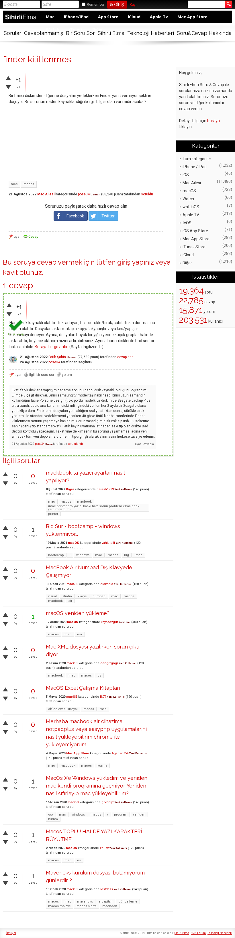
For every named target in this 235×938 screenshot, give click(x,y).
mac (14, 184)
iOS (186, 174)
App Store (108, 16)
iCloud (134, 16)
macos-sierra (87, 906)
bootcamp (56, 555)
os (99, 675)
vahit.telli (108, 543)
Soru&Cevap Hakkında (204, 33)
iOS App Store (195, 231)
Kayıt (134, 5)
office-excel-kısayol (63, 709)
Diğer (70, 489)
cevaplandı (125, 357)
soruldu (147, 194)
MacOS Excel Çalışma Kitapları (83, 688)
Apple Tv (159, 16)
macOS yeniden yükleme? (77, 613)
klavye (82, 596)
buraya (213, 120)
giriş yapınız (135, 262)
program (120, 814)
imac (138, 555)
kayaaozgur (109, 622)
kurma (102, 766)
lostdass (106, 889)
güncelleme (127, 901)
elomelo (106, 584)
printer (53, 514)
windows (82, 555)
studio (67, 596)
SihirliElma (182, 933)
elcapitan (106, 901)
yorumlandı (75, 443)
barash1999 (105, 489)
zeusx (104, 848)
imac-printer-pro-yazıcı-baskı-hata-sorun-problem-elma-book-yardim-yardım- (94, 507)
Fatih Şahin (57, 357)
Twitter (108, 216)
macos (28, 184)
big (126, 555)
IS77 (103, 697)
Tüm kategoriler (197, 158)
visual (52, 596)
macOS (73, 543)
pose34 (84, 194)
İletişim (11, 933)
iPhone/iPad (76, 16)
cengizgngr (109, 663)
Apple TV (191, 215)
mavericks (85, 901)
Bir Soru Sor (80, 33)
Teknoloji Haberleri (150, 33)
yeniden (139, 814)
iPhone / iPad (195, 166)
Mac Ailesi (45, 194)
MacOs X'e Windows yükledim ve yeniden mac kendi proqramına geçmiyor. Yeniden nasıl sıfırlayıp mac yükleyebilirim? (96, 785)
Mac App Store (192, 16)
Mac (50, 16)
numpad (99, 596)
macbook (84, 501)
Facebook (75, 216)
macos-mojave (59, 906)
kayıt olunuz (22, 272)
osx (79, 634)
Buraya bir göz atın (51, 346)
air (70, 601)
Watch (188, 199)
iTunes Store (194, 247)
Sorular (12, 33)
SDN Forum (198, 933)
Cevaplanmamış (43, 33)
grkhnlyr (107, 802)
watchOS (191, 207)
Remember (95, 5)
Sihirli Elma (111, 33)
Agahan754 (120, 753)
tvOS (187, 223)
